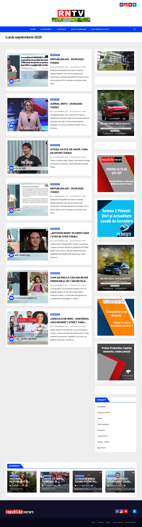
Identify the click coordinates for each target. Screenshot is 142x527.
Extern (100, 418)
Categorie (45, 29)
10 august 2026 (18, 485)
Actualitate (101, 407)
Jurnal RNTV (55, 99)
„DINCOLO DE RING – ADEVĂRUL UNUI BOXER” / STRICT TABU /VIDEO (69, 322)
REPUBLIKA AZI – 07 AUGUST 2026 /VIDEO (119, 481)
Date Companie (78, 29)
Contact (61, 29)
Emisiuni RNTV (55, 55)
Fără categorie (103, 424)
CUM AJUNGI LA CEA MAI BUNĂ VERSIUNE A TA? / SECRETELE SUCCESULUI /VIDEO (69, 281)
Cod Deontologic (100, 29)
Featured (101, 430)
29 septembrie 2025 (60, 157)
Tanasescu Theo (79, 67)
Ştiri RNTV (101, 448)
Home (33, 29)
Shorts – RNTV (103, 442)
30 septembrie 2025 (60, 67)
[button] (135, 29)
